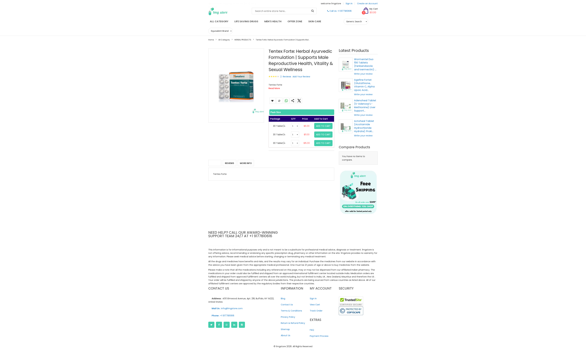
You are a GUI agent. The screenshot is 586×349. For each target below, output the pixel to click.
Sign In (349, 3)
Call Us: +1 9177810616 (340, 11)
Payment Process (319, 336)
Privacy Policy (288, 316)
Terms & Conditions (291, 310)
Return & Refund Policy (293, 323)
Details (214, 163)
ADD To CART (323, 126)
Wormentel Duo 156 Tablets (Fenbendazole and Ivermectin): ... (365, 64)
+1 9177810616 (223, 315)
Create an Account (367, 3)
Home (211, 39)
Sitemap (285, 329)
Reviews (229, 163)
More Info (246, 163)
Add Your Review (301, 76)
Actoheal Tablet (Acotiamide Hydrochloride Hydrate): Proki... (364, 126)
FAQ (312, 329)
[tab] (301, 112)
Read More (274, 88)
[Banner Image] (358, 192)
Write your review (363, 73)
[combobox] (284, 11)
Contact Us (287, 304)
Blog (283, 298)
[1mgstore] (227, 11)
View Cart (315, 304)
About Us (285, 335)
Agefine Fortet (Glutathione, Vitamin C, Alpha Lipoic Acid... (364, 85)
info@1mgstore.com (227, 308)
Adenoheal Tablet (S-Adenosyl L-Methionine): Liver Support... (365, 105)
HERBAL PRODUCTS (242, 39)
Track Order (316, 310)
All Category (224, 39)
